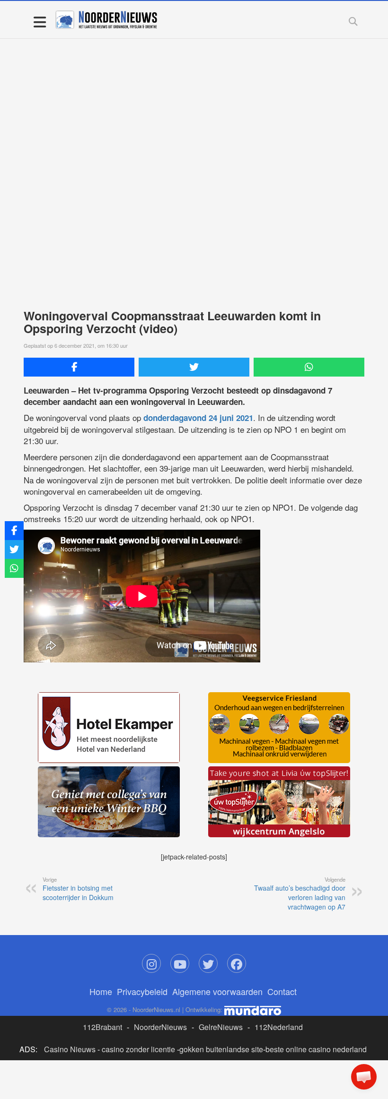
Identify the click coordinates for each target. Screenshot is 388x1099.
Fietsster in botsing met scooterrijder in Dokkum (78, 889)
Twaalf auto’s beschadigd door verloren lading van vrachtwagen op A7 (299, 893)
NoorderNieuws (160, 1027)
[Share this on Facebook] (79, 367)
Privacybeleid (142, 991)
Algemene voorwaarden (217, 991)
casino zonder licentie (138, 1049)
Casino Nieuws (70, 1049)
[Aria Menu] (39, 21)
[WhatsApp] (309, 367)
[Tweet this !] (194, 367)
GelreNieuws (221, 1027)
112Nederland (279, 1027)
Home (100, 991)
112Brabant (102, 1027)
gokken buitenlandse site (221, 1049)
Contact (282, 991)
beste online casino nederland (316, 1049)
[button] (364, 1077)
